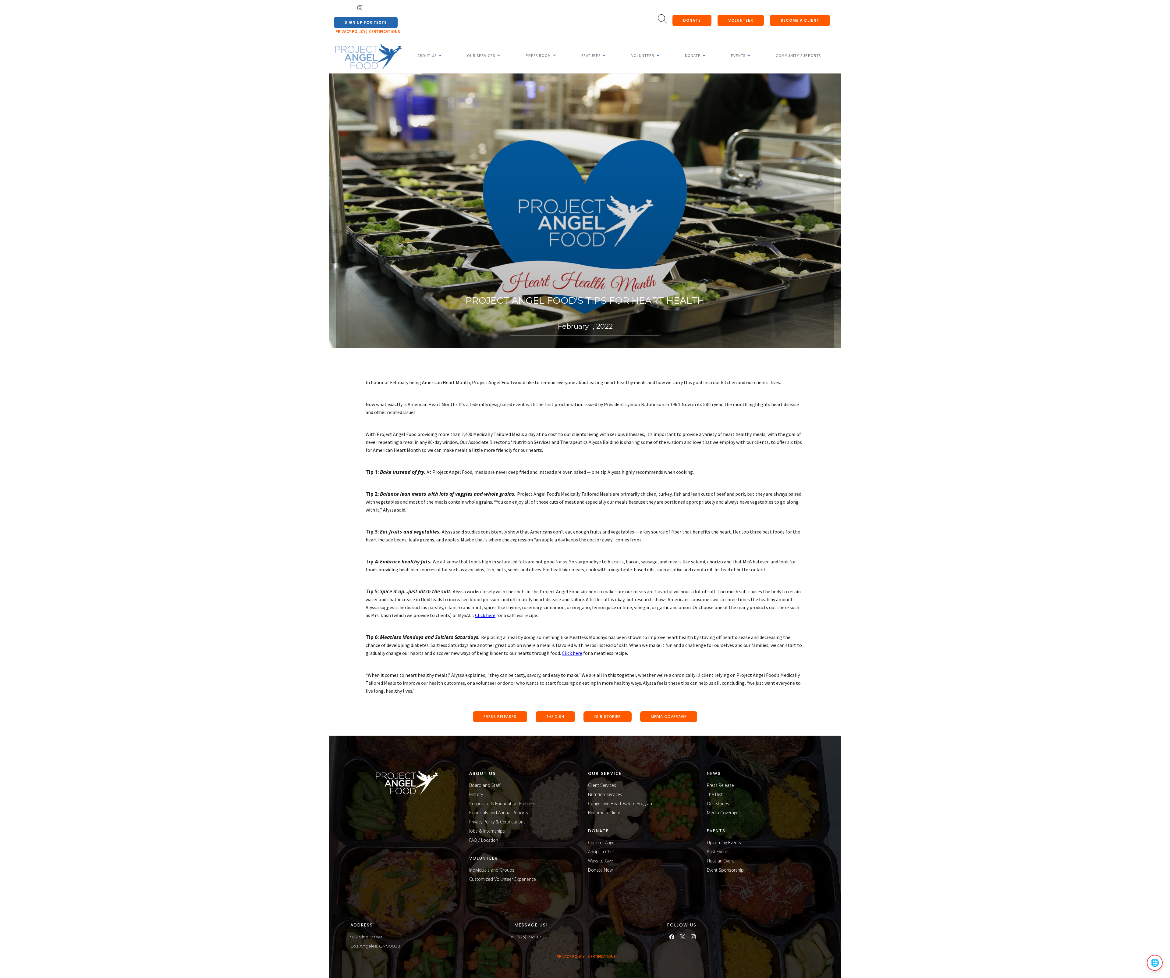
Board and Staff (484, 785)
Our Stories (718, 803)
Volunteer (740, 20)
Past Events (718, 852)
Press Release (720, 785)
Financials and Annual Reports (498, 813)
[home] (368, 57)
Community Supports (798, 55)
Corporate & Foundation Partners (502, 803)
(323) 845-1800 (532, 937)
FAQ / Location (483, 840)
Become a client (800, 20)
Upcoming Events (724, 842)
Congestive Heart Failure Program (621, 803)
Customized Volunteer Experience (502, 879)
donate (692, 20)
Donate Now (600, 870)
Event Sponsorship (725, 870)
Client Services (602, 785)
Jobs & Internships (487, 831)
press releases (500, 716)
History (476, 794)
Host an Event (720, 861)
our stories (607, 716)
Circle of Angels (603, 842)
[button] (427, 55)
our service (605, 773)
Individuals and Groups (491, 870)
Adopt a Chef (601, 852)
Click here (485, 615)
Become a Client (604, 813)
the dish (555, 716)
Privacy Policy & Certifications (497, 822)
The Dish (715, 794)
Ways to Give (600, 861)
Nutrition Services (605, 794)
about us (482, 773)
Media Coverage (723, 813)
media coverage (668, 716)
